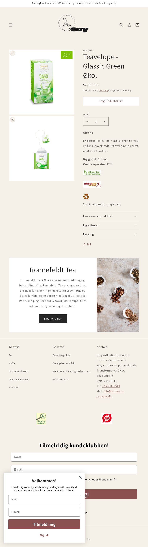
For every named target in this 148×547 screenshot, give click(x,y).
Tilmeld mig (44, 524)
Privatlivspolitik (61, 355)
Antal (85, 114)
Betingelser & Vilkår (64, 363)
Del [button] (89, 244)
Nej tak (44, 535)
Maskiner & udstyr (19, 379)
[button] (11, 25)
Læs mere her (53, 318)
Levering (103, 90)
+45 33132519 (111, 386)
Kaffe (12, 363)
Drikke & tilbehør (19, 371)
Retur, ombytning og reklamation (71, 371)
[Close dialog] (80, 477)
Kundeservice (60, 379)
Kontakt (13, 387)
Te (10, 355)
